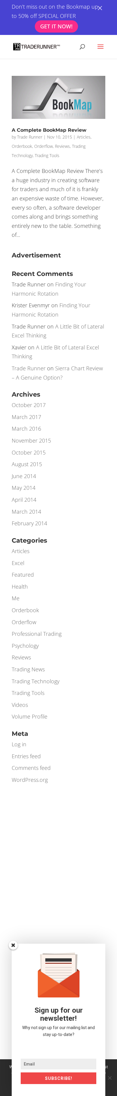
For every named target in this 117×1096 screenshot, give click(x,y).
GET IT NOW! (56, 26)
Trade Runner (29, 137)
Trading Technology (35, 681)
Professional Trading (37, 633)
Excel (18, 563)
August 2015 (27, 464)
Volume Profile (29, 716)
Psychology (25, 645)
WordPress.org (30, 779)
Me (16, 598)
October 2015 (29, 452)
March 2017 (26, 416)
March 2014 (26, 511)
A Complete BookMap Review (49, 130)
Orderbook (22, 146)
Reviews (62, 146)
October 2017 (29, 405)
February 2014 (29, 523)
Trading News (28, 669)
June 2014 (24, 476)
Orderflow (43, 146)
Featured (23, 574)
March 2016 (26, 428)
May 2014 (23, 487)
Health (20, 586)
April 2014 (24, 499)
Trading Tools (47, 155)
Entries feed (26, 756)
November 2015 (31, 440)
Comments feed (31, 767)
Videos (20, 704)
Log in (19, 744)
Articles (84, 137)
